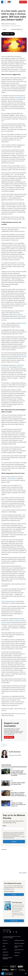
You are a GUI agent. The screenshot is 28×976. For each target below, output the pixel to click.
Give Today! (10, 737)
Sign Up (14, 894)
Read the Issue (14, 920)
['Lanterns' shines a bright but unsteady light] (5, 783)
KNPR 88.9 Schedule (19, 940)
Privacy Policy (18, 936)
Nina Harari (22, 323)
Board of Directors (19, 949)
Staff (4, 946)
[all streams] (26, 973)
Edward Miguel (18, 97)
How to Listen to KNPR (18, 947)
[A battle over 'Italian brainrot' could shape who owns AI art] (5, 803)
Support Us (5, 952)
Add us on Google (15, 29)
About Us (5, 940)
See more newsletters (9, 891)
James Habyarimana (7, 601)
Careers (4, 949)
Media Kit (17, 955)
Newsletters (5, 955)
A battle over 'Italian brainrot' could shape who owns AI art (18, 804)
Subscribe (14, 841)
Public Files (17, 952)
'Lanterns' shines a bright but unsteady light (18, 783)
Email (4, 825)
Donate (24, 2)
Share (4, 29)
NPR (4, 745)
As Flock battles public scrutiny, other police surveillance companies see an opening (18, 773)
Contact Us (5, 943)
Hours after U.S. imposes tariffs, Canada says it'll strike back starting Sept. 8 (18, 794)
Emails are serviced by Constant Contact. (14, 837)
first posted (11, 478)
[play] (3, 973)
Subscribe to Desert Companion (7, 958)
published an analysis (16, 314)
